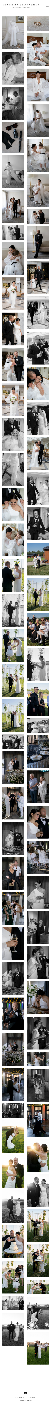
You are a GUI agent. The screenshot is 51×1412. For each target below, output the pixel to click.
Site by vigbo (25, 1406)
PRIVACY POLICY (28, 1400)
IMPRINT (22, 1400)
